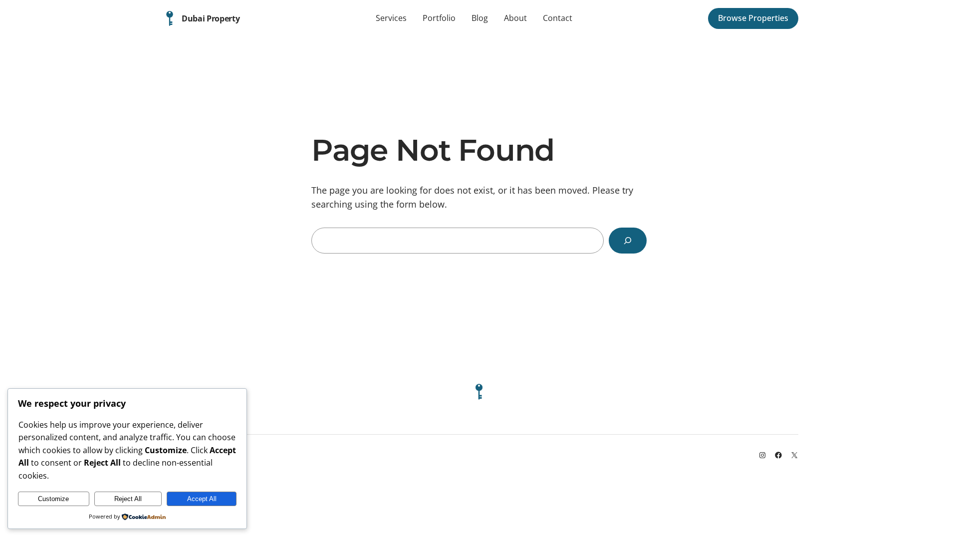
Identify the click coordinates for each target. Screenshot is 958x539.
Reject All (128, 499)
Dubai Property (211, 18)
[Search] (628, 241)
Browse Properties (753, 17)
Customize (53, 499)
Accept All (202, 499)
